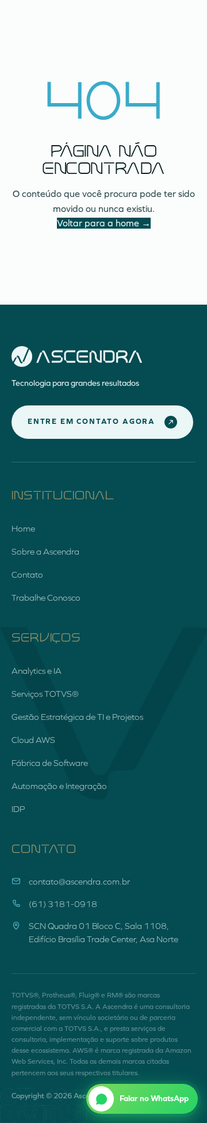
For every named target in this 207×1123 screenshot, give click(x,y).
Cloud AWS (33, 740)
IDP (18, 809)
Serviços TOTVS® (45, 694)
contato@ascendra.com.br (79, 882)
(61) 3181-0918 (63, 904)
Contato (27, 575)
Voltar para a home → (104, 223)
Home (23, 528)
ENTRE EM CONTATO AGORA (91, 421)
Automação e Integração (59, 786)
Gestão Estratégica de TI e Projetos (77, 717)
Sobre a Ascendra (45, 552)
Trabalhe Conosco (46, 598)
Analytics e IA (37, 671)
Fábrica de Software (50, 763)
